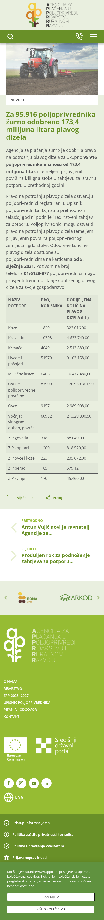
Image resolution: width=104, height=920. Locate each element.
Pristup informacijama (31, 822)
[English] (79, 36)
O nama (10, 681)
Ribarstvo (13, 688)
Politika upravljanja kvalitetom (38, 846)
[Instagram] (21, 783)
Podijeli (60, 497)
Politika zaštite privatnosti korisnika (42, 834)
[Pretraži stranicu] (10, 36)
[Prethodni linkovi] (5, 597)
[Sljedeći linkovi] (98, 597)
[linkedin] (46, 783)
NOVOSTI (18, 100)
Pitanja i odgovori (21, 709)
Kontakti (12, 716)
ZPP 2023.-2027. (17, 695)
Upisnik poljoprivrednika (27, 702)
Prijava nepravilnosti (29, 857)
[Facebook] (9, 783)
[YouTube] (34, 783)
